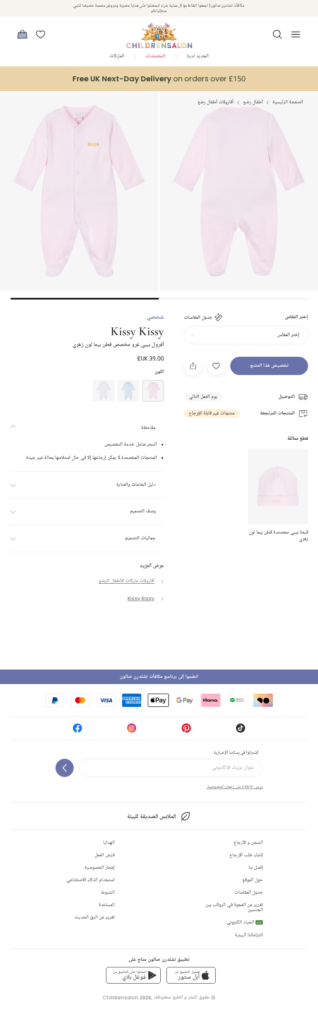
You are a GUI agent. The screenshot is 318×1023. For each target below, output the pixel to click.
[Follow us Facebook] (77, 730)
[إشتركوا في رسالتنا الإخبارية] (64, 768)
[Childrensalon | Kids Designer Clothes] (159, 32)
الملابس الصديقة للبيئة (151, 817)
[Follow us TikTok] (240, 730)
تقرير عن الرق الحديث (95, 917)
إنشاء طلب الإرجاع (246, 855)
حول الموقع (252, 880)
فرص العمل (104, 855)
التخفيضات (155, 56)
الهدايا (109, 842)
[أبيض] (103, 391)
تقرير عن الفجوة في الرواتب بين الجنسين (234, 907)
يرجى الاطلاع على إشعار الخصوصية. (234, 786)
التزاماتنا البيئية (249, 935)
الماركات (116, 56)
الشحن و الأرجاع (248, 842)
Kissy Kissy (137, 330)
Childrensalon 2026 (127, 997)
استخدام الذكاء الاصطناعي (90, 880)
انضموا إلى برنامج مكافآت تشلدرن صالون (159, 676)
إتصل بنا (255, 867)
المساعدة (107, 905)
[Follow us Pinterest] (186, 730)
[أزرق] (128, 391)
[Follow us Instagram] (131, 730)
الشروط (108, 892)
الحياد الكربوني (244, 922)
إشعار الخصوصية (99, 867)
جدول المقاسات (248, 892)
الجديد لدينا (198, 56)
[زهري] (153, 391)
